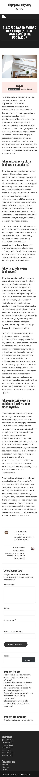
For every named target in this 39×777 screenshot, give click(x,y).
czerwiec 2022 (8, 753)
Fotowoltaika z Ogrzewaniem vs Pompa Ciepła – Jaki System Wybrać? (17, 677)
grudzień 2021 (7, 755)
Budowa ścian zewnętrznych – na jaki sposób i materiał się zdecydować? (18, 696)
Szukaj (6, 656)
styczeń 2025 (7, 745)
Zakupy (5, 769)
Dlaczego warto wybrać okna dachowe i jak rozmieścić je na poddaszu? (17, 703)
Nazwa (7, 608)
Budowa (19, 85)
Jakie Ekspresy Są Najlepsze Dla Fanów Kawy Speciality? (17, 689)
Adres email (10, 620)
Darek (28, 89)
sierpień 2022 (7, 747)
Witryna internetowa (13, 631)
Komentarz (9, 584)
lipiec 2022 (6, 750)
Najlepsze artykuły (19, 5)
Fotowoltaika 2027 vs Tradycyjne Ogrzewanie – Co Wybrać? (18, 684)
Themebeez (25, 774)
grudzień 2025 (8, 739)
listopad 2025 (7, 742)
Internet (5, 767)
